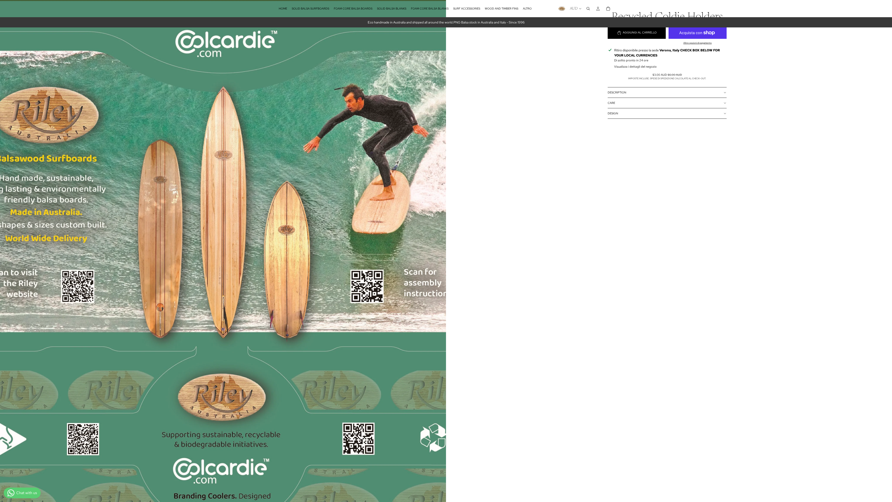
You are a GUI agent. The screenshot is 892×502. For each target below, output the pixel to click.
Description (617, 92)
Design (613, 113)
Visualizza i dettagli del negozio (635, 67)
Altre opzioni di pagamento (697, 42)
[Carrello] (608, 8)
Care (611, 103)
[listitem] (527, 9)
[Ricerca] (588, 8)
